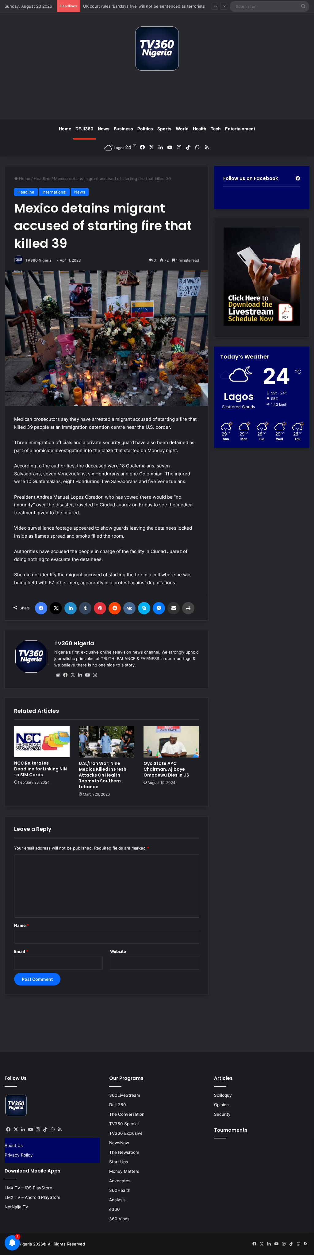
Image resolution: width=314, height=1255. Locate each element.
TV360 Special (124, 1123)
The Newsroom (124, 1152)
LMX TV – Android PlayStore (32, 1197)
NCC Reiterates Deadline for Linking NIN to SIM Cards (40, 769)
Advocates (119, 1180)
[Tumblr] (85, 608)
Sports (164, 128)
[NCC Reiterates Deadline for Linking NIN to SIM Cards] (42, 741)
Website (118, 951)
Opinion (221, 1104)
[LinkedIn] (70, 608)
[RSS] (59, 1129)
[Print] (188, 608)
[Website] (58, 675)
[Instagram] (94, 675)
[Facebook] (41, 608)
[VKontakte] (129, 608)
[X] (56, 608)
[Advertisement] (157, 98)
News (103, 128)
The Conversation (126, 1114)
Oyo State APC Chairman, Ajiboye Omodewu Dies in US (166, 769)
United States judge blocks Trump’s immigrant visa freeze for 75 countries (154, 6)
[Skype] (144, 608)
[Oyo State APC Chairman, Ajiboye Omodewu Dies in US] (171, 742)
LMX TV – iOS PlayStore (28, 1187)
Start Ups (118, 1161)
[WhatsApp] (52, 1129)
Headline (42, 178)
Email (21, 951)
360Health (119, 1190)
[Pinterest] (100, 608)
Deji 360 (117, 1104)
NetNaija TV (16, 1206)
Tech (216, 128)
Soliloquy (223, 1095)
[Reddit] (115, 608)
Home (65, 128)
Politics (145, 128)
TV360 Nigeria (38, 260)
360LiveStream (124, 1095)
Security (222, 1114)
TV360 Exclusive (126, 1133)
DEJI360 (84, 128)
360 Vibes (119, 1218)
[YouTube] (87, 675)
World (182, 128)
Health (199, 128)
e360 (114, 1209)
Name (21, 925)
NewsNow (119, 1142)
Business (123, 128)
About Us (14, 1145)
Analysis (117, 1199)
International (54, 192)
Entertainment (240, 128)
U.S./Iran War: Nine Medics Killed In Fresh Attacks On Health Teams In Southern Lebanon (102, 775)
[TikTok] (45, 1129)
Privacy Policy (19, 1155)
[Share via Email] (173, 608)
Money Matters (124, 1171)
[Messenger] (159, 608)
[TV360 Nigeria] (157, 48)
